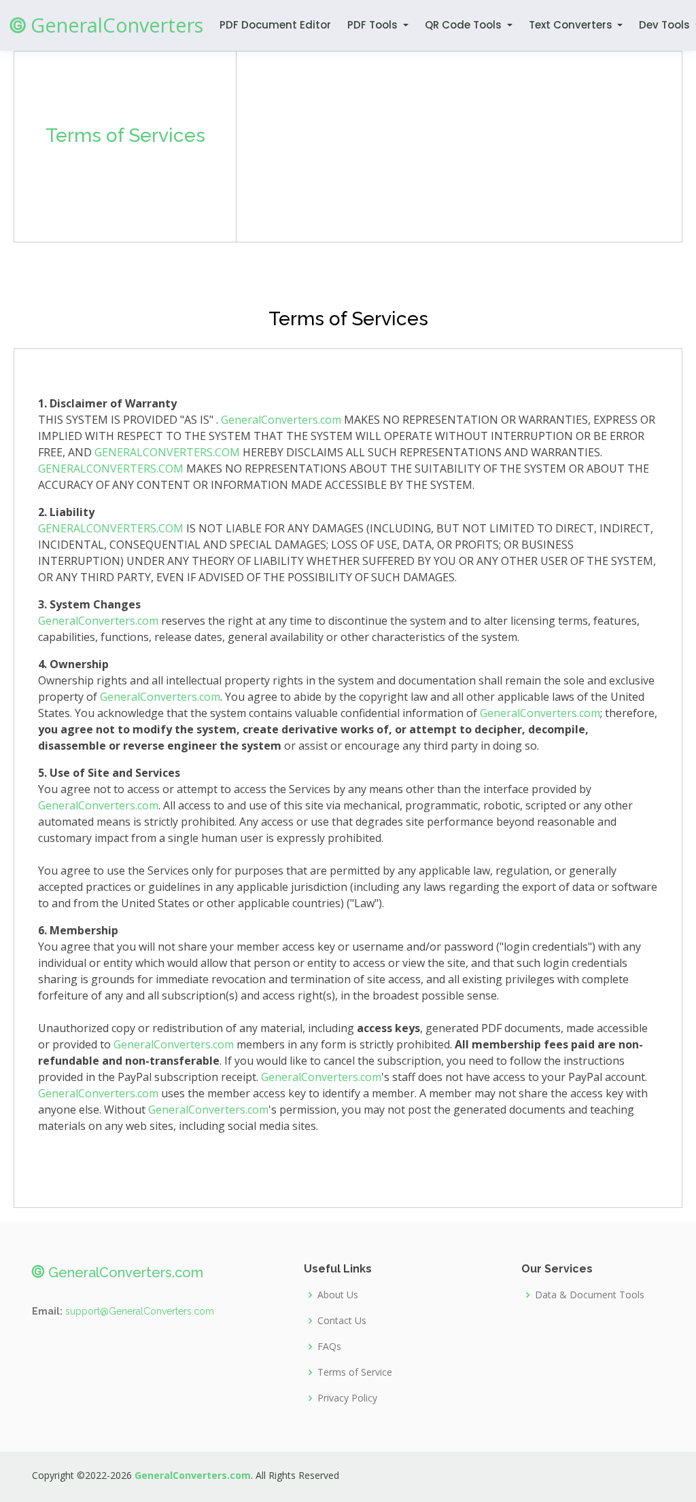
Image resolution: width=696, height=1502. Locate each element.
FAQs (329, 1346)
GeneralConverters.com (281, 419)
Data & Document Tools (589, 1295)
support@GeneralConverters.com (139, 1311)
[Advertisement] (459, 147)
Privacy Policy (347, 1398)
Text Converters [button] (572, 25)
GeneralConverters (106, 25)
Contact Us (341, 1320)
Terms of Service (354, 1372)
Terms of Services (125, 135)
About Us (337, 1295)
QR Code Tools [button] (464, 25)
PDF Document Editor (275, 25)
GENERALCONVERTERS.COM (167, 452)
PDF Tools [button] (373, 25)
